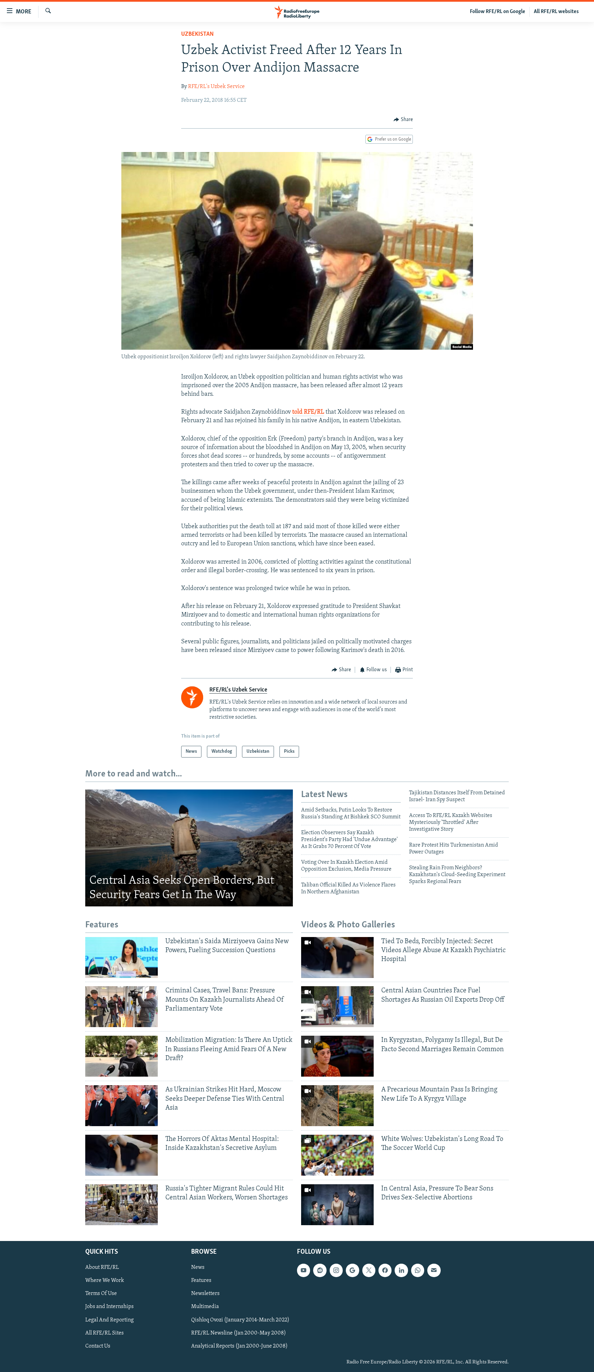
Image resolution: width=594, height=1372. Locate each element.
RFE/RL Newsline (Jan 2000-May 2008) (238, 1333)
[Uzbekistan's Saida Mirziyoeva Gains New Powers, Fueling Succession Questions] (121, 957)
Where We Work (104, 1280)
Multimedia (205, 1306)
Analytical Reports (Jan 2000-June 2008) (239, 1346)
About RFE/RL (102, 1267)
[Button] (403, 119)
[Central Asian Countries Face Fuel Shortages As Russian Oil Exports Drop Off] (337, 1006)
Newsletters (205, 1293)
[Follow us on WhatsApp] (417, 1270)
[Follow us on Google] (352, 1270)
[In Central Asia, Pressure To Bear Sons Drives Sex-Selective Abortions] (337, 1204)
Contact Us (97, 1346)
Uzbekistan (197, 34)
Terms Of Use (101, 1293)
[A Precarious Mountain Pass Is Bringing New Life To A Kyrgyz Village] (337, 1105)
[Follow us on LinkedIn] (401, 1270)
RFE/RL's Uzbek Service (216, 86)
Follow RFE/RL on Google (497, 11)
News (198, 1267)
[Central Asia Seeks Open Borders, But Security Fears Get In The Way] (189, 848)
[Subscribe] (433, 1270)
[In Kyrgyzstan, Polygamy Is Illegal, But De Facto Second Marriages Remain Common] (337, 1056)
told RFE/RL (308, 412)
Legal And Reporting (109, 1320)
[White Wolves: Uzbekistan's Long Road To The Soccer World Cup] (337, 1155)
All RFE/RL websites (556, 11)
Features (201, 1280)
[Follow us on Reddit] (319, 1270)
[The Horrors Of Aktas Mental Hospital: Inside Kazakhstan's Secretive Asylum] (121, 1155)
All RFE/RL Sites (104, 1333)
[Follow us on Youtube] (303, 1270)
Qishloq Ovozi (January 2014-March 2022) (240, 1320)
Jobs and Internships (109, 1306)
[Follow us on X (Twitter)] (368, 1270)
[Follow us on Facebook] (385, 1270)
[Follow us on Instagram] (336, 1270)
